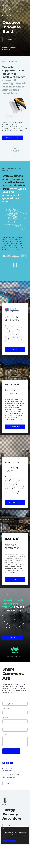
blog (16, 684)
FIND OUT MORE (15, 502)
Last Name (5, 717)
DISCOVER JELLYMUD (12, 637)
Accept (6, 841)
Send (11, 751)
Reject (13, 841)
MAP (7, 783)
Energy (8, 810)
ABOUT (10, 39)
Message (4, 734)
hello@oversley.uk (8, 770)
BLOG (8, 825)
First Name (5, 708)
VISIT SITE (15, 349)
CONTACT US (15, 579)
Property (10, 814)
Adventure (11, 818)
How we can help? (6, 700)
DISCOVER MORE (15, 427)
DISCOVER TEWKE (12, 138)
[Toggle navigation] (26, 3)
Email (4, 726)
